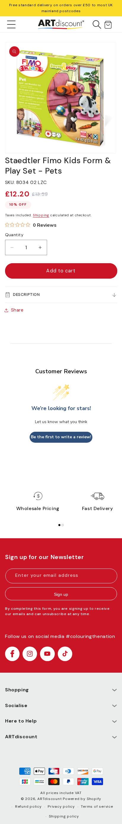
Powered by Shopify (82, 798)
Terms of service (97, 806)
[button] (11, 24)
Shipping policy (64, 816)
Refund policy (28, 806)
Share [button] (17, 310)
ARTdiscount (50, 798)
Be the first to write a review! (61, 437)
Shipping (41, 215)
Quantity (14, 234)
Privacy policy (61, 806)
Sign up (61, 594)
